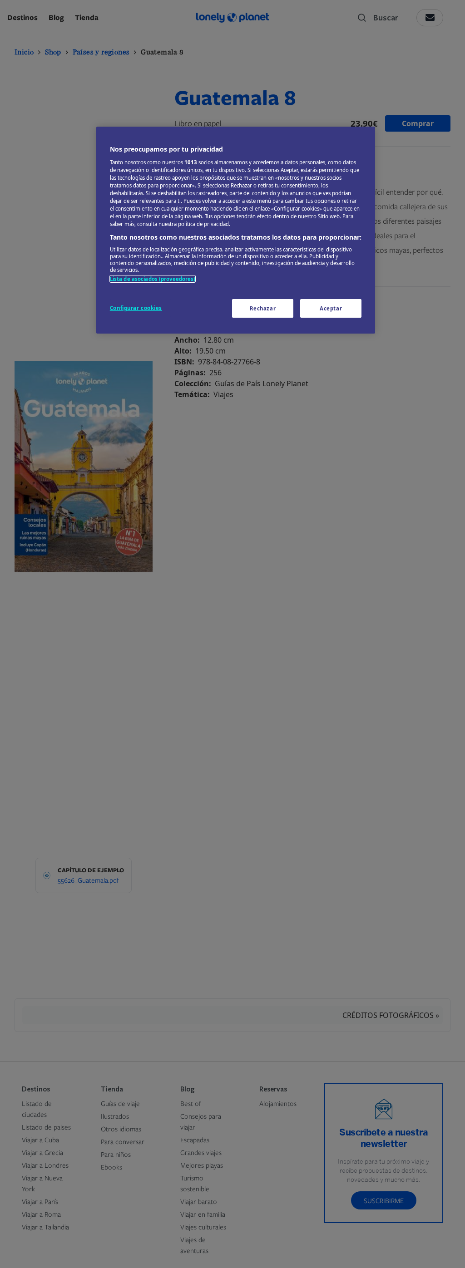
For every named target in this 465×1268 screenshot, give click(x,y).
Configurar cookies (136, 308)
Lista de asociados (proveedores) (153, 278)
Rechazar (263, 308)
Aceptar (331, 308)
